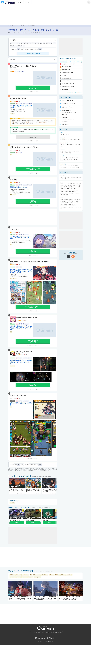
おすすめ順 (31, 49)
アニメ (74, 183)
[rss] (73, 256)
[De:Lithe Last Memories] (13, 316)
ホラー (62, 191)
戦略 (41, 43)
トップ (9, 25)
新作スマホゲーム (70, 119)
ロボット (74, 188)
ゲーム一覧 (12, 59)
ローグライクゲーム (23, 25)
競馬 (67, 152)
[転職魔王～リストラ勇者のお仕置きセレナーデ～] (18, 292)
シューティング (29, 43)
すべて (11, 43)
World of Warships (66, 78)
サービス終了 (12, 400)
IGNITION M (18, 353)
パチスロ (62, 160)
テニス (77, 151)
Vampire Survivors (18, 98)
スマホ (22, 49)
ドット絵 (79, 183)
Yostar (11, 230)
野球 (66, 151)
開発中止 (62, 178)
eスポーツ (63, 183)
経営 (64, 144)
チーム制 (76, 201)
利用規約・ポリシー (42, 632)
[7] (44, 330)
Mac (66, 114)
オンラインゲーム (15, 25)
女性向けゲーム (37, 577)
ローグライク (74, 204)
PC (18, 49)
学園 (77, 190)
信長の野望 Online (66, 69)
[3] (44, 159)
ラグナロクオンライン (67, 66)
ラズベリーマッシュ (24, 351)
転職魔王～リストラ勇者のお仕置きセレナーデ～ (29, 261)
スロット (67, 160)
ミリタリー (63, 190)
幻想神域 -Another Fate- (67, 72)
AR (68, 205)
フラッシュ (78, 207)
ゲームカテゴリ (64, 172)
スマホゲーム (65, 117)
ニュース (27, 2)
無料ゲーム (12, 574)
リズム (62, 165)
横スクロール (77, 199)
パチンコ (75, 159)
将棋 (67, 159)
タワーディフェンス (70, 144)
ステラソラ (14, 229)
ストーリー (75, 186)
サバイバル (63, 193)
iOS (19, 71)
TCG (70, 157)
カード (14, 194)
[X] (68, 256)
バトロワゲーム (45, 574)
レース (73, 151)
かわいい (67, 183)
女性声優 (70, 186)
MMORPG (18, 43)
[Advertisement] (45, 14)
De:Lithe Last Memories (26, 317)
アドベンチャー (64, 167)
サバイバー (12, 502)
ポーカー (66, 157)
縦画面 (65, 204)
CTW (11, 148)
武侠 (64, 194)
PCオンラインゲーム (66, 110)
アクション (23, 43)
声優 (61, 186)
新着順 (40, 49)
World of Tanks (65, 81)
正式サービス (12, 103)
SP (17, 71)
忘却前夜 (13, 179)
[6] (44, 273)
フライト (75, 139)
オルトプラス (12, 181)
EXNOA (11, 263)
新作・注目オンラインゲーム (19, 507)
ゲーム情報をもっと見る (32, 91)
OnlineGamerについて (32, 632)
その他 (77, 167)
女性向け (62, 185)
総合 (63, 61)
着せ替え (75, 165)
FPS (68, 139)
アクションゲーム (36, 574)
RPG (14, 43)
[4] (44, 191)
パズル (54, 43)
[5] (44, 241)
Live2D (62, 209)
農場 (78, 193)
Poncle (11, 99)
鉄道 (75, 193)
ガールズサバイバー (18, 395)
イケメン (74, 191)
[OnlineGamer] (45, 629)
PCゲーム (29, 25)
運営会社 (61, 632)
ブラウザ (66, 199)
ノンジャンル (63, 164)
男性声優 (65, 186)
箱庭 (47, 43)
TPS (71, 139)
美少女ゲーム (69, 574)
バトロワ (73, 207)
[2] (44, 110)
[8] (44, 364)
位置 (77, 202)
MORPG (67, 134)
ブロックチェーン (76, 185)
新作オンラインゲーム (71, 112)
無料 (17, 103)
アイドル (66, 191)
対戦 (69, 201)
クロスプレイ (72, 205)
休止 (80, 177)
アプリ (62, 199)
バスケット (63, 152)
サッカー (62, 151)
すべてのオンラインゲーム (68, 100)
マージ (62, 205)
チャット (69, 167)
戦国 (70, 190)
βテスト (68, 177)
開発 (77, 177)
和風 (67, 193)
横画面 (69, 204)
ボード (73, 157)
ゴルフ (69, 151)
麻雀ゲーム (31, 577)
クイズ (74, 167)
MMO (65, 205)
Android (22, 71)
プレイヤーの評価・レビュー (17, 118)
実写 (79, 186)
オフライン (63, 207)
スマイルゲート (13, 67)
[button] (55, 486)
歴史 (67, 190)
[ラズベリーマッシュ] (13, 350)
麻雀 (61, 159)
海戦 (67, 194)
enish (17, 319)
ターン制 (62, 202)
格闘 (79, 139)
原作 (66, 185)
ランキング (36, 49)
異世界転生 (71, 193)
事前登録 (11, 71)
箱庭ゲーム (57, 574)
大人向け (70, 185)
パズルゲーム (24, 577)
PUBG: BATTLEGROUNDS (68, 86)
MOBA (62, 146)
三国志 (73, 190)
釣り (70, 152)
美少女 (14, 45)
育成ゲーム (63, 574)
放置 (75, 202)
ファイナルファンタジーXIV (68, 64)
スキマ (62, 204)
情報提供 (52, 632)
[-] (44, 78)
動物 (70, 191)
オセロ (70, 159)
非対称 (66, 202)
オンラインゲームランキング (68, 58)
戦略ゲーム (51, 574)
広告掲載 (57, 632)
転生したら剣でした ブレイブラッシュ (25, 147)
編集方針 (48, 632)
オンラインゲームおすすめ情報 (20, 571)
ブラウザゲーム (19, 45)
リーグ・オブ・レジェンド (68, 83)
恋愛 (11, 45)
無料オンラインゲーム (67, 107)
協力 (72, 201)
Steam (24, 103)
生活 (61, 194)
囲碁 (64, 159)
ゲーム (19, 2)
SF (71, 188)
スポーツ (50, 43)
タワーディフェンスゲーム (15, 577)
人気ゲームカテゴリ (65, 97)
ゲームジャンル (64, 129)
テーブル (63, 156)
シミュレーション (36, 43)
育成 (44, 43)
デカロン (64, 75)
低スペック (71, 199)
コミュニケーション (68, 165)
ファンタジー (67, 188)
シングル (71, 202)
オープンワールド (64, 201)
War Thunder (65, 89)
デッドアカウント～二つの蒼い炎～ (24, 66)
